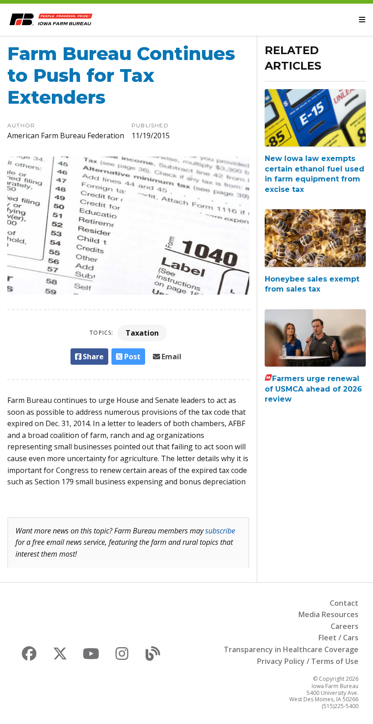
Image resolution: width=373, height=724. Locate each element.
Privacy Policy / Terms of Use (307, 661)
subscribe (220, 531)
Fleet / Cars (338, 638)
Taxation (142, 333)
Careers (344, 626)
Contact (344, 603)
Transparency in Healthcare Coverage (291, 649)
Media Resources (328, 614)
